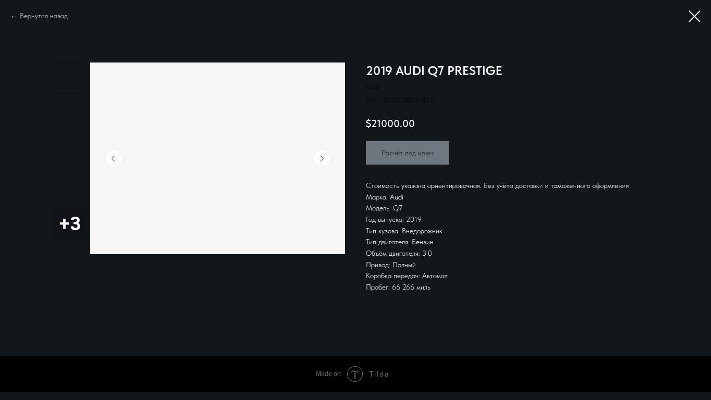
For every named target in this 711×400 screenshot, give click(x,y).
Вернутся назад (44, 15)
